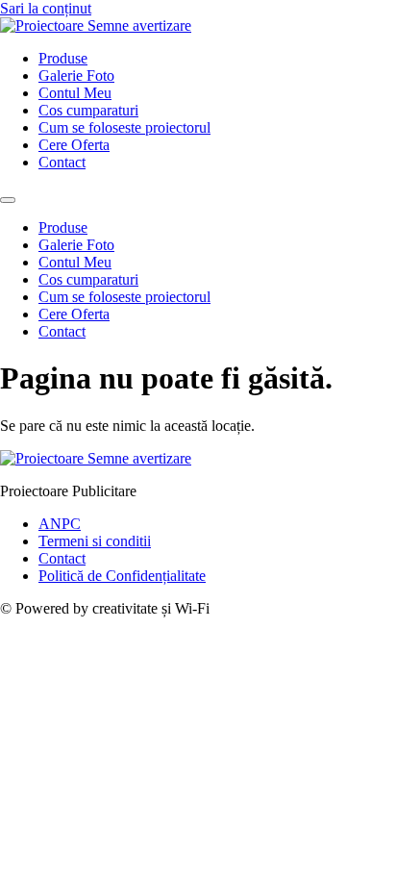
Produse (62, 58)
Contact (62, 162)
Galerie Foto (76, 75)
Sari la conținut (45, 8)
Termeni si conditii (94, 541)
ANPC (59, 523)
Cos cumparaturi (88, 110)
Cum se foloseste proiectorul (124, 127)
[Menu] (7, 200)
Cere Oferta (74, 145)
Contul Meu (74, 93)
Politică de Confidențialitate (122, 575)
